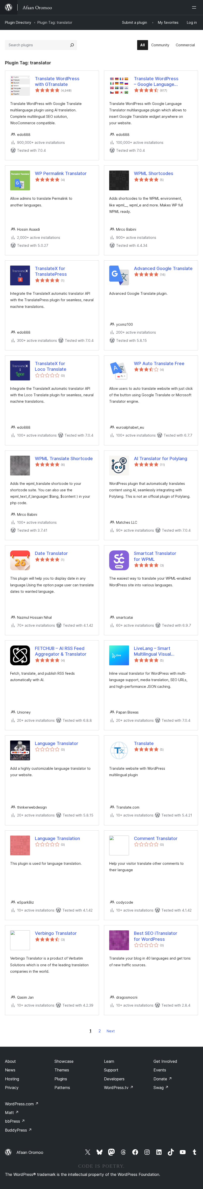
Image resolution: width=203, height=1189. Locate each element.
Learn (109, 1061)
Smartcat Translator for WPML (155, 556)
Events (159, 1069)
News (10, 1069)
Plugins (60, 1078)
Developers (114, 1078)
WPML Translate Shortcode (64, 458)
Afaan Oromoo (30, 1152)
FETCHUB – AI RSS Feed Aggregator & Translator (60, 651)
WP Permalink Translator (61, 173)
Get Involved (165, 1061)
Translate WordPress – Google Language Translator (156, 81)
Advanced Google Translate (163, 268)
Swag (161, 1087)
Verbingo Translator (56, 933)
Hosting (12, 1078)
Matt (12, 1112)
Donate (162, 1078)
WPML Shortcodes (153, 173)
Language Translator (56, 743)
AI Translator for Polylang (160, 458)
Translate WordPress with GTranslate (57, 81)
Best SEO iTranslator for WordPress (155, 936)
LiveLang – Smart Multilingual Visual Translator (152, 651)
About (10, 1061)
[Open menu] (195, 7)
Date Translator (51, 553)
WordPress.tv (118, 1087)
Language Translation (57, 838)
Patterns (62, 1087)
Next (111, 1031)
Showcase (64, 1061)
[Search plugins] (72, 45)
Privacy (12, 1087)
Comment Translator (156, 838)
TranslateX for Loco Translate (50, 366)
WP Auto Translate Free (159, 363)
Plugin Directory (18, 22)
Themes (61, 1069)
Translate (144, 743)
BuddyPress (18, 1130)
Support (111, 1069)
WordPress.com (22, 1103)
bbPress (15, 1121)
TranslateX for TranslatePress (51, 271)
